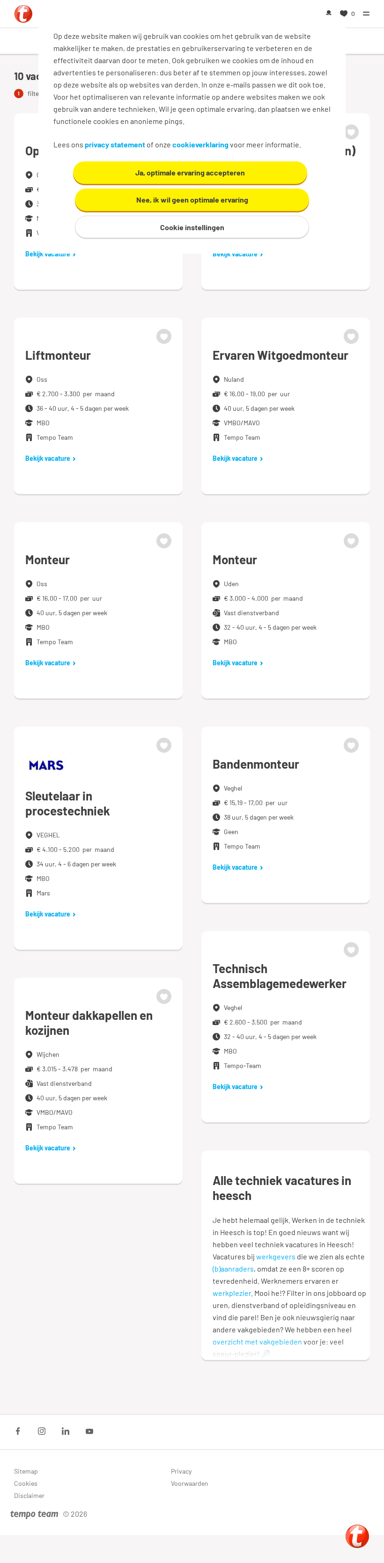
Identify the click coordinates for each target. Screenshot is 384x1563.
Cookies (25, 1483)
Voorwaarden (189, 1483)
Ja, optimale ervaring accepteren (190, 172)
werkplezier (232, 1292)
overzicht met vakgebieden (257, 1341)
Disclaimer (29, 1495)
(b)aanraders (233, 1268)
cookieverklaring (200, 144)
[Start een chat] (357, 1536)
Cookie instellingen (192, 227)
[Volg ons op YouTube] (89, 1431)
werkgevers (275, 1256)
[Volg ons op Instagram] (41, 1431)
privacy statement (115, 144)
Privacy (181, 1471)
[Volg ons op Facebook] (18, 1431)
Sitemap (26, 1471)
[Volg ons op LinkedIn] (65, 1431)
